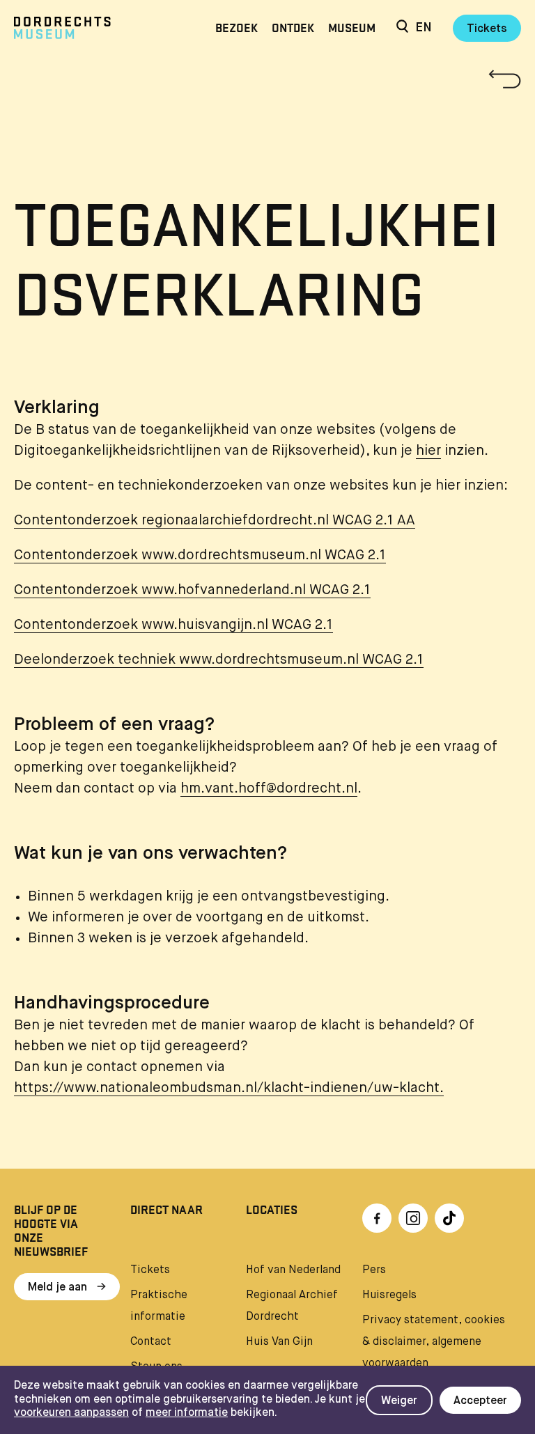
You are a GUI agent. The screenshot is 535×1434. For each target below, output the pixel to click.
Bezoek (236, 28)
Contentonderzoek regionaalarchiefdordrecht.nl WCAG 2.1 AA (214, 520)
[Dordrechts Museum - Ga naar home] (90, 28)
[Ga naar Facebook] (376, 1218)
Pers (374, 1270)
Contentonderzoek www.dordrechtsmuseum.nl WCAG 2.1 (200, 555)
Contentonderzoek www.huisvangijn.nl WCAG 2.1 (173, 625)
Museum (351, 28)
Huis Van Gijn (279, 1342)
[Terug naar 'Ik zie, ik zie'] (267, 79)
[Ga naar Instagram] (413, 1218)
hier (428, 451)
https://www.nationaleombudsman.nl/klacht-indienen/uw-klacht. (229, 1088)
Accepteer (480, 1401)
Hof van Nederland (293, 1270)
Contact (150, 1342)
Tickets (487, 29)
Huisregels (389, 1295)
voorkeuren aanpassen (71, 1413)
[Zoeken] (402, 28)
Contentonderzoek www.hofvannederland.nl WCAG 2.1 (192, 590)
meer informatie (187, 1413)
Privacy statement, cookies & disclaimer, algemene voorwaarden (433, 1342)
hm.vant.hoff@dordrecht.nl (268, 788)
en (423, 28)
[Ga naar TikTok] (449, 1218)
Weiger (399, 1401)
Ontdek (293, 28)
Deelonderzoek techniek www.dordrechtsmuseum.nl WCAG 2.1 (219, 660)
